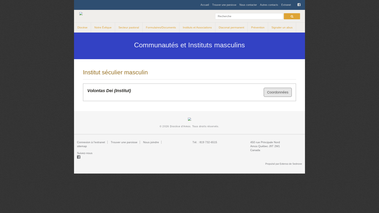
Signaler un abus (282, 27)
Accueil (205, 4)
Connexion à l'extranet (91, 142)
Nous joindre (151, 142)
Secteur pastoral (128, 27)
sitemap (82, 146)
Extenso (284, 164)
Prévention (258, 27)
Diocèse (82, 27)
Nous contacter (248, 4)
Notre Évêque (103, 27)
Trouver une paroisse (224, 4)
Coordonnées (277, 92)
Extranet (286, 4)
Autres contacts (269, 4)
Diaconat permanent (231, 27)
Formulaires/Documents (161, 27)
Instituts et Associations (197, 27)
